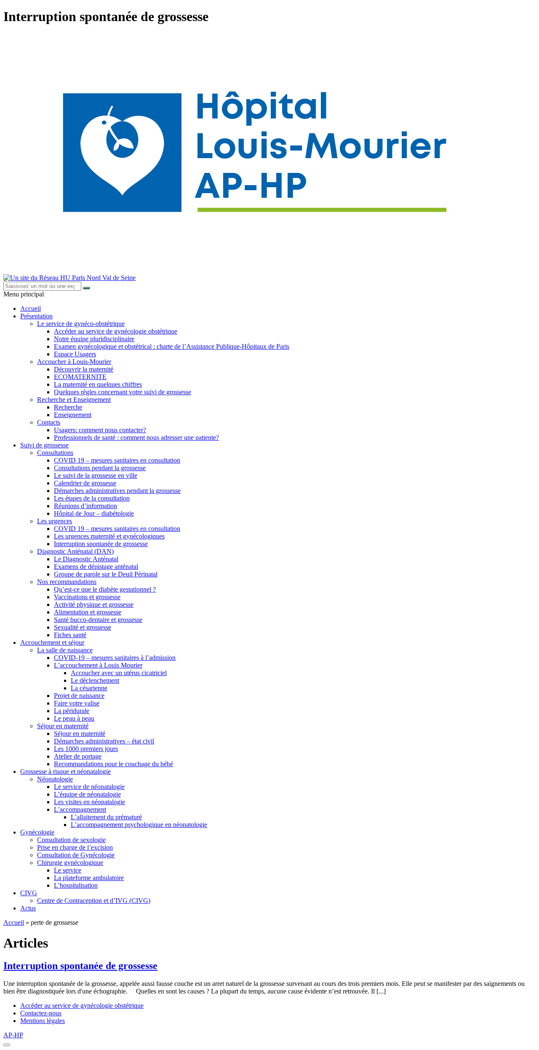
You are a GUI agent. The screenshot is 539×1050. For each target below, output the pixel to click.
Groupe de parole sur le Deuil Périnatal (105, 574)
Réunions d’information (85, 505)
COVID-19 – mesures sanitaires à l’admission (115, 657)
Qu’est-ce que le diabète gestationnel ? (105, 589)
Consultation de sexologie (71, 839)
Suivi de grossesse (44, 445)
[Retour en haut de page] (6, 1045)
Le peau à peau (74, 718)
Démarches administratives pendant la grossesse (117, 490)
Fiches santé (70, 634)
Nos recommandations (66, 581)
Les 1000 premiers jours (86, 748)
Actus (28, 908)
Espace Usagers (75, 354)
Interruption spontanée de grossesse (101, 543)
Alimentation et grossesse (87, 612)
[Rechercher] (86, 288)
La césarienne (89, 688)
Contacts (48, 422)
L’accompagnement (80, 809)
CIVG (28, 893)
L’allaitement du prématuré (106, 817)
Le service (67, 870)
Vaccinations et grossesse (87, 596)
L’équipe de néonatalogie (87, 794)
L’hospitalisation (76, 885)
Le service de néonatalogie (89, 786)
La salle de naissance (65, 650)
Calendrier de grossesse (85, 483)
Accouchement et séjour (52, 642)
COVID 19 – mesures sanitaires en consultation (117, 460)
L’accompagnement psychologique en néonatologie (139, 824)
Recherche (68, 407)
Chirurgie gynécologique (70, 862)
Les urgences (54, 521)
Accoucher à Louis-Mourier (74, 361)
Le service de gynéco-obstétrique (81, 323)
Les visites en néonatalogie (89, 801)
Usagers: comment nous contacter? (100, 429)
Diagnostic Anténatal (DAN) (75, 551)
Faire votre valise (76, 703)
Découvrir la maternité (83, 369)
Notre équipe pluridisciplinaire (94, 338)
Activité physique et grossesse (93, 604)
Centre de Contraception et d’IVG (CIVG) (93, 900)
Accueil (30, 308)
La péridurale (71, 710)
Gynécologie (37, 832)
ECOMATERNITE (80, 376)
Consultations (55, 452)
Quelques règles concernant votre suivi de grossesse (122, 392)
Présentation (36, 316)
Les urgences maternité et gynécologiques (109, 536)
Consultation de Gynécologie (76, 855)
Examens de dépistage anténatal (96, 566)
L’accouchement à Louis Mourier (98, 665)
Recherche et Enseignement (74, 399)
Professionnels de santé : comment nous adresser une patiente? (136, 437)
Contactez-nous (40, 1013)
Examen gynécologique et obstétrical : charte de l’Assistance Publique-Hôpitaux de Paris (171, 346)
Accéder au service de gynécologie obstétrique (115, 331)
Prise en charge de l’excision (75, 847)
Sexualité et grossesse (82, 627)
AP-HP (13, 1035)
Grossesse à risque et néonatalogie (65, 771)
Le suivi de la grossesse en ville (95, 475)
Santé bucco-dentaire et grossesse (98, 619)
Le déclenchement (95, 680)
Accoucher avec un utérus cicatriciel (119, 672)
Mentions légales (42, 1020)
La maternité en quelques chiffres (98, 384)
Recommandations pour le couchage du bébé (113, 763)
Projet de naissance (79, 695)
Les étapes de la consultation (92, 498)
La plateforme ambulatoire (89, 877)
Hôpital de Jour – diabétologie (94, 513)
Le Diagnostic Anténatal (86, 559)
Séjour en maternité (62, 726)
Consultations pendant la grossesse (100, 467)
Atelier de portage (77, 756)
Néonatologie (55, 779)
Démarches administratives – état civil (104, 741)
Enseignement (72, 414)
